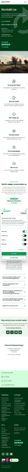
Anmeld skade (14, 135)
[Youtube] (20, 332)
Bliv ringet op (14, 118)
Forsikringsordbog (6, 405)
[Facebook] (8, 332)
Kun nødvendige (14, 257)
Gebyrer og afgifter (4, 419)
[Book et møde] (14, 97)
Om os (3, 428)
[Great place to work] (3, 460)
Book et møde (14, 101)
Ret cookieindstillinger (5, 467)
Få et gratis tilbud (14, 85)
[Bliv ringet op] (14, 114)
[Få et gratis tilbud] (14, 81)
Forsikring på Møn (19, 407)
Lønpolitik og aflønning (5, 441)
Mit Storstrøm (5, 398)
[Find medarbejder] (14, 147)
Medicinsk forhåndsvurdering (6, 411)
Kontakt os (4, 430)
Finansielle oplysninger (4, 444)
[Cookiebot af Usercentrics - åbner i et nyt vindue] (20, 213)
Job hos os (4, 435)
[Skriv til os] (14, 163)
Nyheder (4, 431)
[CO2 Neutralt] (14, 460)
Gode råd (4, 402)
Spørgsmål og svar (6, 403)
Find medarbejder (14, 151)
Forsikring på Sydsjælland (17, 400)
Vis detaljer (21, 249)
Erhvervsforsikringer (19, 409)
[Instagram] (12, 332)
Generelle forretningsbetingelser (6, 415)
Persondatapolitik (6, 447)
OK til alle (14, 253)
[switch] (24, 236)
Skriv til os (14, 167)
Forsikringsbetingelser (20, 414)
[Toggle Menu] (25, 2)
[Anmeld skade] (14, 131)
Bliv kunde (16, 410)
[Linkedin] (16, 332)
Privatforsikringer (18, 398)
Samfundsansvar (6, 433)
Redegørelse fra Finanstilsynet (6, 438)
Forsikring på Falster (19, 405)
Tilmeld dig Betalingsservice (6, 408)
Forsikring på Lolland (19, 403)
